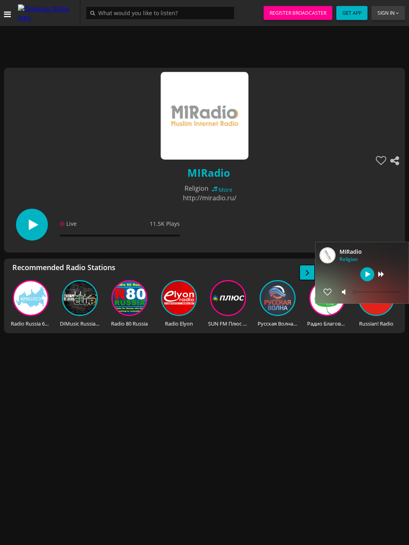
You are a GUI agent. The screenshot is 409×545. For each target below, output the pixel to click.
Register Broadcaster (298, 13)
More (225, 190)
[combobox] (162, 12)
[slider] (377, 292)
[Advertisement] (204, 44)
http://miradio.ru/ (209, 198)
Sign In (386, 13)
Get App (351, 13)
